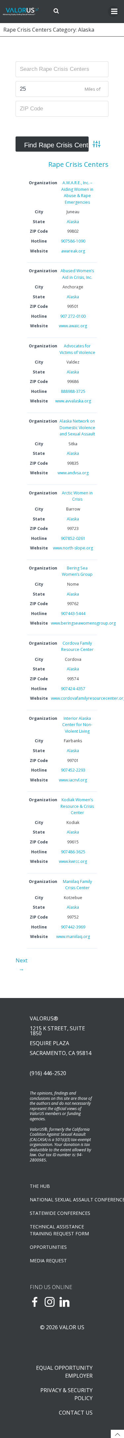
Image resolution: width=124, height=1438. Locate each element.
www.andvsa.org (73, 473)
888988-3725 (73, 391)
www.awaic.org (73, 326)
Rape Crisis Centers (78, 164)
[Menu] (113, 11)
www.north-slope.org (73, 548)
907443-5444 (73, 613)
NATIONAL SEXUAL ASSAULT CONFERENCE (62, 1199)
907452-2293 (73, 770)
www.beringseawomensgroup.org (83, 623)
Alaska (73, 221)
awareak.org (73, 251)
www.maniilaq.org (73, 936)
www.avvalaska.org (73, 401)
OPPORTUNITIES (48, 1247)
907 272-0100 (73, 316)
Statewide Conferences (60, 1213)
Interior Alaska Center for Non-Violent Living (77, 725)
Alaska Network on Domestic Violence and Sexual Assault (77, 427)
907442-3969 (73, 927)
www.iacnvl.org (73, 780)
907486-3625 (73, 852)
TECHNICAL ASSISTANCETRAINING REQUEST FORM (59, 1230)
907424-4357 (73, 688)
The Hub (40, 1186)
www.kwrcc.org (73, 861)
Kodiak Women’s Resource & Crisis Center (77, 806)
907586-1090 (73, 241)
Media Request (48, 1260)
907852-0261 (73, 538)
